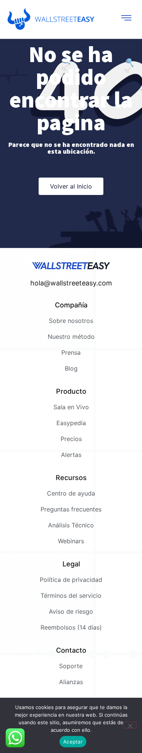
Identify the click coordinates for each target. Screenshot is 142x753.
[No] (129, 725)
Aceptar (73, 742)
